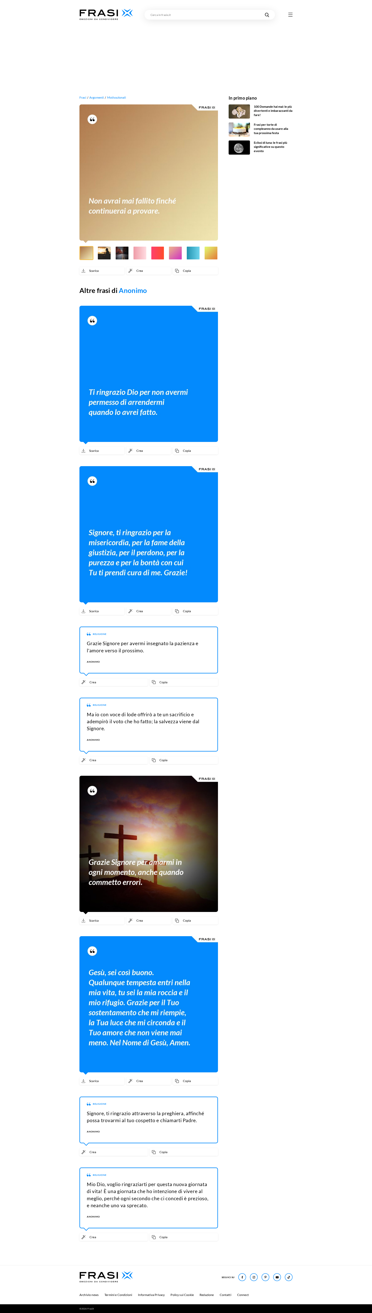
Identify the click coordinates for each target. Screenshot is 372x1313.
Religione (100, 634)
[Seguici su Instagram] (254, 1277)
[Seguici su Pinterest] (265, 1277)
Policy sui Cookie (182, 1295)
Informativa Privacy (151, 1295)
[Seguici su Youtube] (277, 1277)
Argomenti (96, 97)
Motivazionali (116, 97)
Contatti (225, 1295)
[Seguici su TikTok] (289, 1277)
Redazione (207, 1295)
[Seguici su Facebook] (242, 1277)
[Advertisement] (186, 50)
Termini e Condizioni (118, 1295)
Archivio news (89, 1295)
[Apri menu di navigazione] (290, 15)
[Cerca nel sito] (267, 14)
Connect (243, 1295)
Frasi (82, 97)
